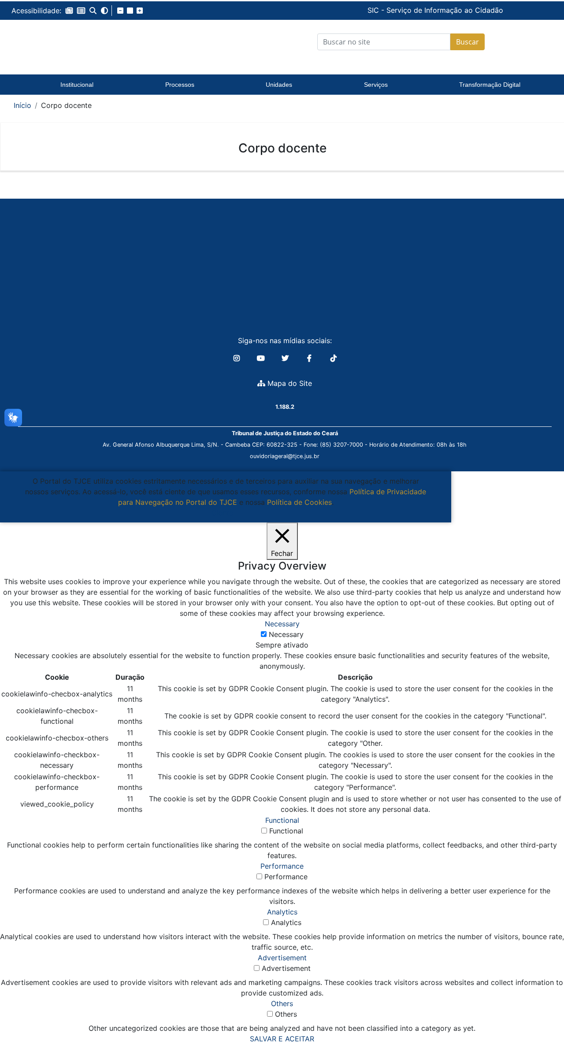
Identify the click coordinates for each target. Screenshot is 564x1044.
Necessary (286, 634)
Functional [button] (282, 820)
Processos (179, 84)
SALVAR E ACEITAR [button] (282, 1038)
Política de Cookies (299, 502)
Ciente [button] (222, 512)
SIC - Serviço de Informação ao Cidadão (374, 10)
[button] (69, 10)
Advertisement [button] (282, 957)
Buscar (467, 42)
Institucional (76, 84)
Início (22, 105)
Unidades (279, 84)
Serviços (376, 84)
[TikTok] (334, 358)
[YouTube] (262, 358)
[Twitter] (286, 358)
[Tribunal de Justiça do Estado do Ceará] (77, 42)
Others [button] (282, 1003)
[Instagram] (238, 358)
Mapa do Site (288, 383)
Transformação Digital (489, 84)
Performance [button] (282, 866)
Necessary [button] (282, 623)
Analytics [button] (282, 911)
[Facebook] (310, 358)
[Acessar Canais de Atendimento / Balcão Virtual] (540, 1012)
